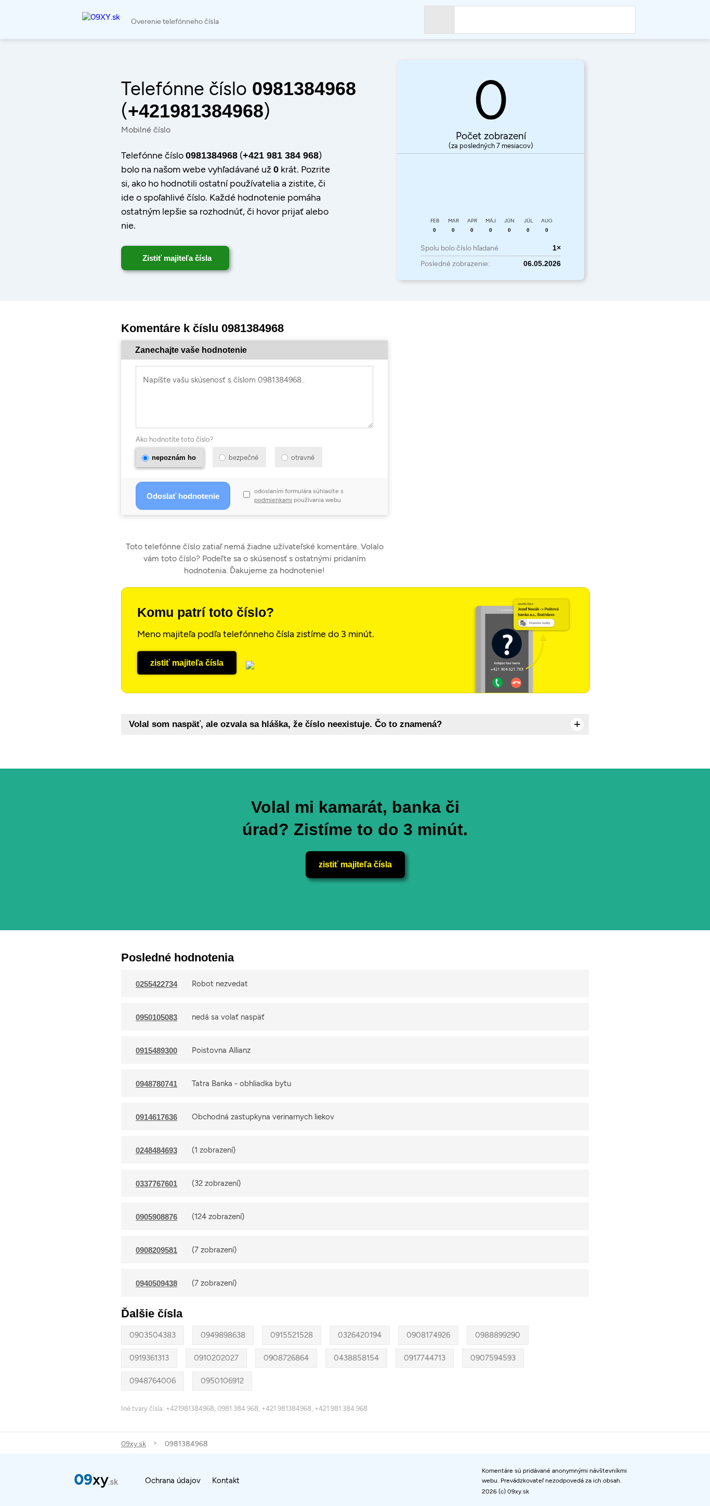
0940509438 (156, 1283)
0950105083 (156, 1017)
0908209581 (156, 1250)
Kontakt (226, 1480)
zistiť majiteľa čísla (186, 662)
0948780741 (156, 1083)
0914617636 (156, 1117)
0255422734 (156, 984)
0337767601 (156, 1183)
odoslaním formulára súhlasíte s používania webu (299, 495)
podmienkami (273, 500)
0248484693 (156, 1150)
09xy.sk (133, 1443)
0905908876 (156, 1216)
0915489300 (156, 1050)
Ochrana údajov (173, 1480)
